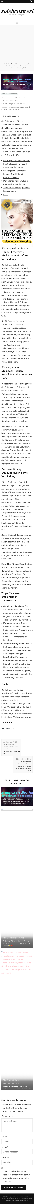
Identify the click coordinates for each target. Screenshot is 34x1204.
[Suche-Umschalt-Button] (31, 1)
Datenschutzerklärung (21, 1200)
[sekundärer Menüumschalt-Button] (2, 2)
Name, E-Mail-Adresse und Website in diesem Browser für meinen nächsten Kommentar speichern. (16, 1176)
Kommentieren (8, 1116)
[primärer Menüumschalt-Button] (17, 23)
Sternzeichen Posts (10, 94)
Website (5, 1157)
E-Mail (4, 1147)
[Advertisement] (17, 45)
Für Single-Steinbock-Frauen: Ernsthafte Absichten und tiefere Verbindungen (16, 164)
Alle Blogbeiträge (11, 938)
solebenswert (17, 11)
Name (4, 1136)
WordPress (11, 1200)
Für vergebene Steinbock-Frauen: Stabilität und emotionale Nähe (15, 174)
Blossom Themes (20, 1199)
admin (5, 107)
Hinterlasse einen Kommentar (10, 109)
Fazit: (5, 194)
